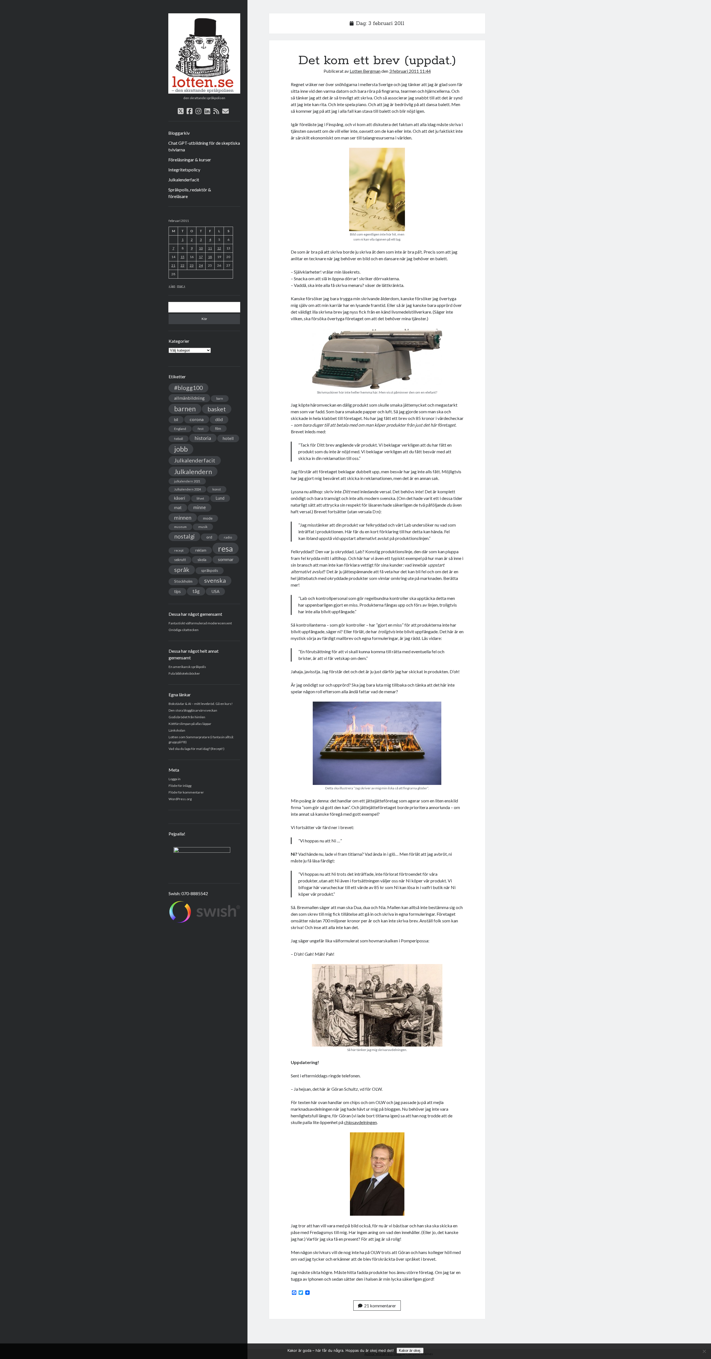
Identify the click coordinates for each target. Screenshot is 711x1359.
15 (182, 257)
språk (181, 569)
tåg (196, 591)
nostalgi (184, 536)
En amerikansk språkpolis (187, 667)
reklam (200, 550)
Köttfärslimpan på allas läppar (190, 724)
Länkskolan (177, 730)
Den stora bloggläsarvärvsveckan (193, 710)
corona (197, 419)
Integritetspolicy (184, 169)
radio (228, 537)
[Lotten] (204, 91)
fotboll (178, 439)
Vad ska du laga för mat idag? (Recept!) (196, 749)
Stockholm (183, 581)
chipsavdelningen (360, 1122)
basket (216, 409)
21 (173, 265)
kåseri (179, 497)
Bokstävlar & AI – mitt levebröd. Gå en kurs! (201, 704)
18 (210, 257)
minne (199, 507)
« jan (172, 286)
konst (216, 489)
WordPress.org (180, 799)
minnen (182, 517)
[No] (704, 1351)
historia (203, 438)
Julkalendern (193, 471)
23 (192, 265)
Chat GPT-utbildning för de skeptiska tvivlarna (204, 146)
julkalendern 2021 (187, 481)
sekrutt (180, 559)
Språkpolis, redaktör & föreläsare (189, 193)
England (180, 429)
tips (177, 591)
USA (215, 591)
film (218, 428)
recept (179, 550)
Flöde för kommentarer (186, 792)
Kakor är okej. (410, 1350)
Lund (220, 498)
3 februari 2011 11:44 (410, 71)
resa (225, 548)
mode (207, 518)
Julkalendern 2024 (187, 489)
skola (201, 559)
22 (182, 265)
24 (201, 265)
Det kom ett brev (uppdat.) (377, 60)
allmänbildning (189, 398)
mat (178, 507)
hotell (228, 438)
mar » (181, 286)
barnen (185, 409)
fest (201, 429)
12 (219, 248)
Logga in (175, 779)
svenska (215, 580)
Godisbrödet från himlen (187, 717)
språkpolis (209, 570)
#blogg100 (188, 387)
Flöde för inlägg (180, 786)
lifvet (200, 498)
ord (209, 537)
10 (201, 248)
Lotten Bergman (365, 71)
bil (176, 419)
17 (201, 257)
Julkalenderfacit (183, 179)
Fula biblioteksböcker (184, 673)
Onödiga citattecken (184, 630)
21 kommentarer (380, 1305)
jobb (181, 449)
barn (219, 398)
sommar (226, 559)
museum (180, 527)
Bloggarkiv (179, 133)
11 (210, 248)
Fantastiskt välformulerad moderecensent (200, 623)
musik (202, 527)
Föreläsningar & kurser (189, 159)
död (219, 419)
